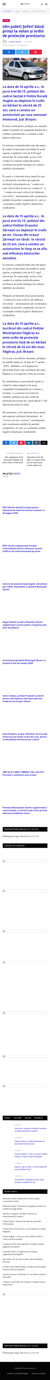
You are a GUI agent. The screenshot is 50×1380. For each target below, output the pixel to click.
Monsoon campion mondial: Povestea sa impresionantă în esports (30, 1129)
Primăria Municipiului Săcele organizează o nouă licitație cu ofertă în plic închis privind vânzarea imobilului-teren (25, 810)
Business (39, 1118)
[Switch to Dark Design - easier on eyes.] (42, 4)
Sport (7, 1118)
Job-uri (28, 1118)
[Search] (46, 4)
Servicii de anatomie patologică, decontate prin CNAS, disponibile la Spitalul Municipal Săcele (25, 586)
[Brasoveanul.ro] (25, 4)
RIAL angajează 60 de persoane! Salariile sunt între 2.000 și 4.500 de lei (13, 460)
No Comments (10, 45)
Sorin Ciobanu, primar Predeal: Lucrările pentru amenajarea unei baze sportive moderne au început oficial (23, 698)
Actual (6, 20)
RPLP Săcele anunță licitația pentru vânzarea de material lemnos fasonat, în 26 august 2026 (24, 510)
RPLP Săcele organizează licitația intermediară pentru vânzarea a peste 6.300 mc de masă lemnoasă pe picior (22, 548)
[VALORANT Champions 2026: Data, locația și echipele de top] (7, 1179)
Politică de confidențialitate (17, 1373)
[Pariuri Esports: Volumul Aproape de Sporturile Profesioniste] (7, 1140)
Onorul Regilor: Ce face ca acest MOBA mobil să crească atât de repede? (31, 1155)
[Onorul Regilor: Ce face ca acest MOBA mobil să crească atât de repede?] (7, 1153)
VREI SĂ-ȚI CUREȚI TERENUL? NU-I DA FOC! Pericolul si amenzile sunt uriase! (23, 773)
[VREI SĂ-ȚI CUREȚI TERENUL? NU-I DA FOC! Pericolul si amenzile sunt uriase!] (25, 757)
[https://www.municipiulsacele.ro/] (25, 963)
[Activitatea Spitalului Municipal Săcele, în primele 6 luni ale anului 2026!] (25, 645)
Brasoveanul (16, 42)
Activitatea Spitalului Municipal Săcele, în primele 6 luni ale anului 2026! (24, 662)
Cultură (17, 1118)
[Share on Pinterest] (35, 52)
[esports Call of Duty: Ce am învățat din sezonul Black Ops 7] (7, 1166)
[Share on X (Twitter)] (22, 52)
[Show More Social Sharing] (45, 52)
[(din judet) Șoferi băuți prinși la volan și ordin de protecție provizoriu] (25, 69)
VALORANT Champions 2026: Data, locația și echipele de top (29, 1180)
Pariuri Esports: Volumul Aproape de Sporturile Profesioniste (30, 1142)
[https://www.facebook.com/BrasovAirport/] (25, 906)
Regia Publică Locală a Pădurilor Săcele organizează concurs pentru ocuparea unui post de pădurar (25, 625)
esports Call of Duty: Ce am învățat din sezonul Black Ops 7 (31, 1168)
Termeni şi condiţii (38, 1373)
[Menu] (4, 4)
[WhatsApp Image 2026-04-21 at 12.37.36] (21, 836)
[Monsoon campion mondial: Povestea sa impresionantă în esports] (7, 1128)
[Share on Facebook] (9, 52)
